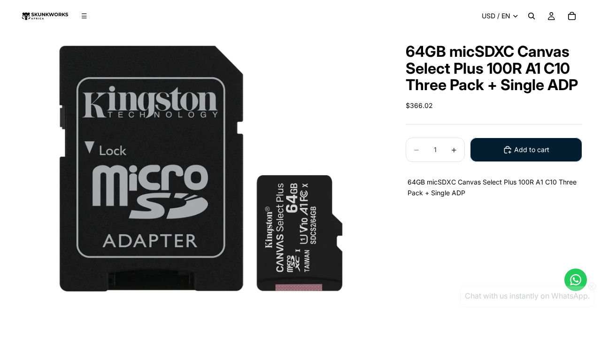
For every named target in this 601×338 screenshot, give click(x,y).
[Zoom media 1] (201, 168)
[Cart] (572, 16)
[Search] (531, 16)
